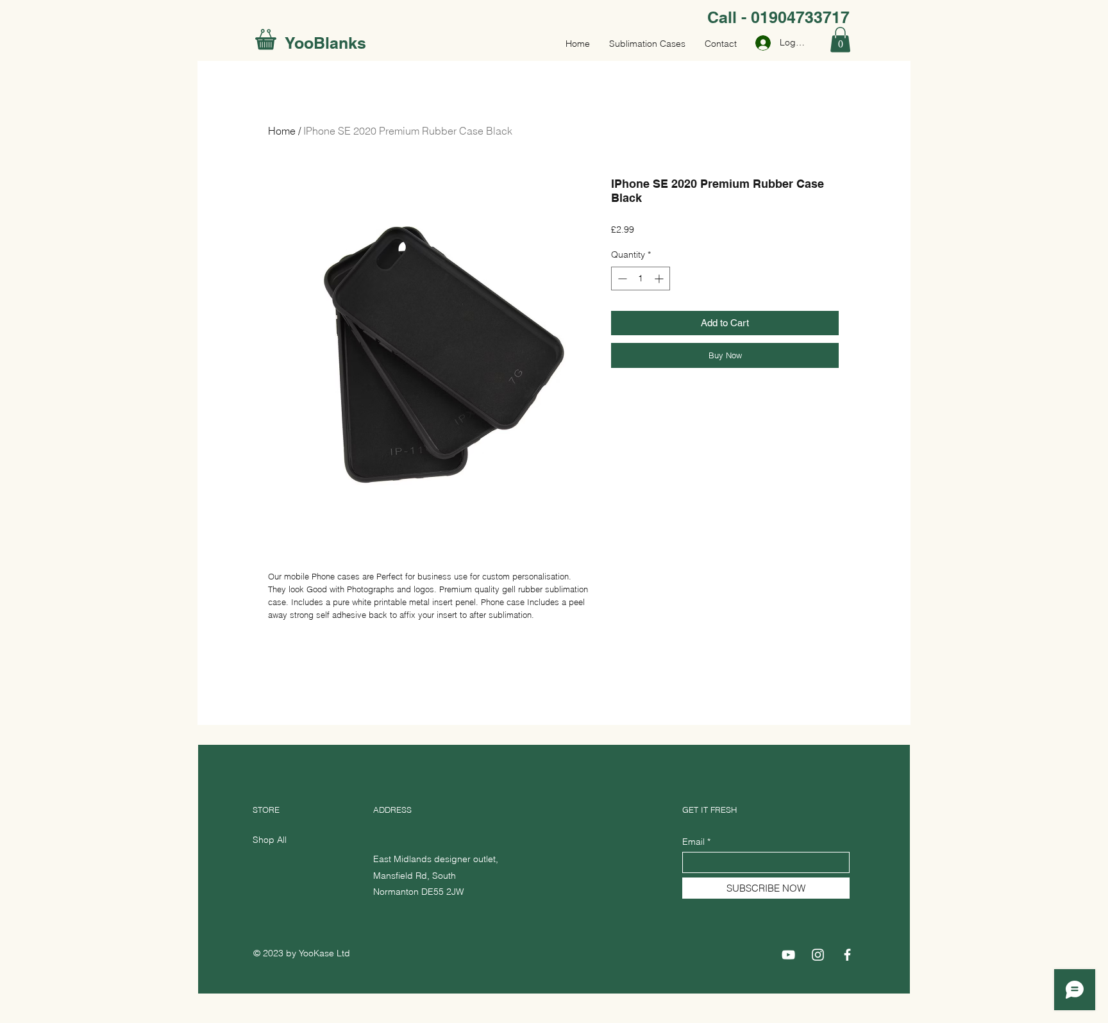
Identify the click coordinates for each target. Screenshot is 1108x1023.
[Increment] (660, 278)
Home (282, 130)
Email (693, 841)
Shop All (270, 839)
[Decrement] (621, 278)
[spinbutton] (640, 278)
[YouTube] (788, 955)
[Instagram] (818, 955)
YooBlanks (325, 43)
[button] (840, 39)
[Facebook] (847, 955)
